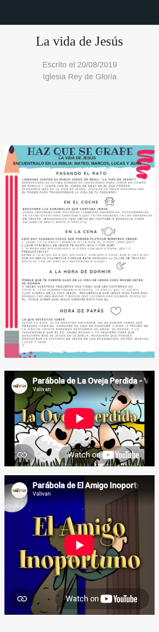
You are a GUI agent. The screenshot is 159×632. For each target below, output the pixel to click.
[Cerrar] (12, 12)
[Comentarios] (144, 118)
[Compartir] (122, 118)
